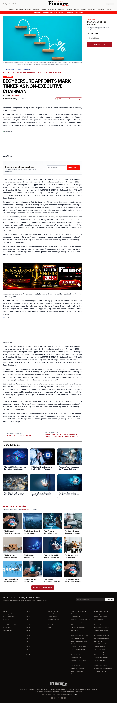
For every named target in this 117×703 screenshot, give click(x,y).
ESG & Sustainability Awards (78, 649)
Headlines (100, 9)
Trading (69, 9)
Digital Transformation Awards (79, 641)
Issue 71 (28, 649)
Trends (108, 9)
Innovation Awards (76, 657)
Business (28, 9)
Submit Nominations (53, 619)
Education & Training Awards (78, 646)
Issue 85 (28, 611)
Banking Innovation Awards (78, 668)
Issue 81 (28, 622)
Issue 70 (28, 652)
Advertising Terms (7, 630)
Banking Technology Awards (78, 622)
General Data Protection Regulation (53, 125)
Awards (83, 9)
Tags (75, 694)
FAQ (49, 627)
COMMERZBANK (44, 190)
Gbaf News (16, 95)
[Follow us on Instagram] (55, 698)
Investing (61, 9)
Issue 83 (28, 616)
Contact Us (6, 619)
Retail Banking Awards (100, 671)
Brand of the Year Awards (78, 614)
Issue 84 (28, 614)
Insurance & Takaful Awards (78, 660)
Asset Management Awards (78, 611)
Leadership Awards (99, 614)
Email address (79, 597)
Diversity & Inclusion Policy (101, 657)
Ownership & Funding (99, 649)
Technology (52, 9)
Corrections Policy (99, 652)
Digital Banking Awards (77, 671)
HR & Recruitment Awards (101, 630)
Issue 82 (28, 619)
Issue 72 (28, 646)
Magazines (91, 9)
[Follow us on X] (65, 698)
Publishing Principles (99, 646)
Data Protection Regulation (56, 311)
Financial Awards (98, 663)
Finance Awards (75, 674)
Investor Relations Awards (101, 611)
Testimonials (51, 622)
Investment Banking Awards (78, 663)
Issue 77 (28, 633)
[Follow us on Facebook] (58, 698)
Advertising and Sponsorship (10, 614)
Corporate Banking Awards (78, 638)
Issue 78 (28, 630)
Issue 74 (28, 641)
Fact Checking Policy (99, 660)
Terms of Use (6, 627)
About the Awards (53, 611)
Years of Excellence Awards (101, 644)
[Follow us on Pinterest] (52, 698)
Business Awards (75, 616)
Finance (36, 9)
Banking (43, 9)
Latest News (6, 622)
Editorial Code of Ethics (100, 654)
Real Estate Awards (99, 619)
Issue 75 (28, 638)
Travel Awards (98, 641)
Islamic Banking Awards (100, 616)
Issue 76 (28, 635)
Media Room (51, 624)
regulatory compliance (57, 122)
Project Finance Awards (100, 622)
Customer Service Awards (78, 627)
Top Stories (10, 9)
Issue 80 (28, 624)
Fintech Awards (75, 644)
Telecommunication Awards (101, 627)
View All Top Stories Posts (42, 587)
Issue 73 (28, 644)
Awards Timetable (53, 614)
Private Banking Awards (100, 665)
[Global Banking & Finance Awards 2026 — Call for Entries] (42, 276)
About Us (5, 611)
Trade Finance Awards (100, 633)
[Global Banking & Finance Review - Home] (58, 3)
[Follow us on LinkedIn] (62, 698)
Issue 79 (28, 627)
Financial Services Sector (62, 108)
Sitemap (70, 694)
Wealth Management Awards (101, 638)
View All (28, 654)
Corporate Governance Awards (79, 635)
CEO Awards (74, 624)
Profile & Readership (8, 616)
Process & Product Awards (101, 624)
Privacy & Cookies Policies (10, 624)
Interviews (19, 9)
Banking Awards (75, 665)
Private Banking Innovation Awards (103, 668)
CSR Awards (74, 630)
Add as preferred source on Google (70, 99)
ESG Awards (74, 652)
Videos (76, 9)
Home (5, 73)
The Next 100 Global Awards (101, 635)
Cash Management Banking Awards (80, 619)
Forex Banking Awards (77, 654)
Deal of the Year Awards (77, 633)
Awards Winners (52, 616)
